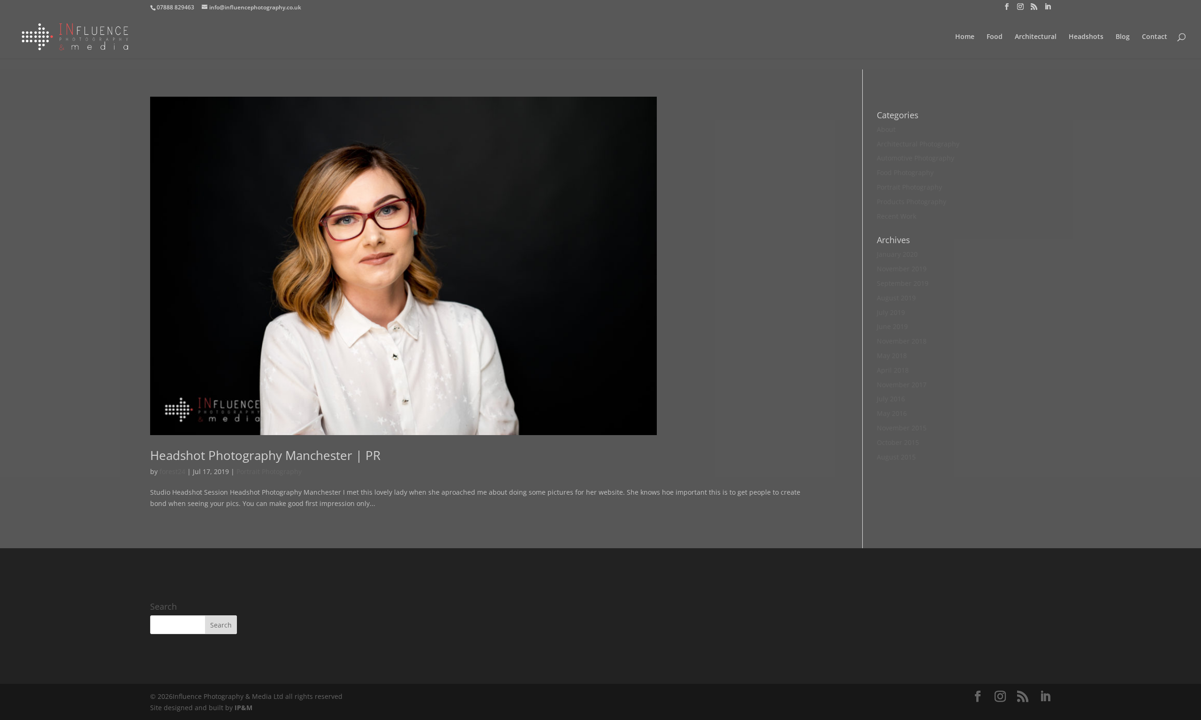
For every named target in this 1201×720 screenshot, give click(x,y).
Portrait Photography (269, 471)
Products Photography (911, 201)
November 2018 (902, 341)
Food (995, 37)
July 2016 (891, 398)
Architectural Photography (918, 143)
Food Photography (905, 172)
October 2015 (898, 442)
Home (964, 37)
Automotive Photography (915, 157)
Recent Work (896, 216)
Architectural (1036, 37)
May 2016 (892, 413)
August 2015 (896, 456)
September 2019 (902, 283)
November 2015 (902, 427)
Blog (1123, 37)
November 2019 (902, 268)
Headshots (1086, 37)
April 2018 (893, 370)
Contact (1154, 37)
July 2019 (891, 312)
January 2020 (897, 254)
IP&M (243, 707)
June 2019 (892, 326)
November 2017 (902, 384)
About (886, 129)
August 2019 (896, 297)
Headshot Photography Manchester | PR (265, 455)
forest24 (172, 471)
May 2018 (892, 355)
